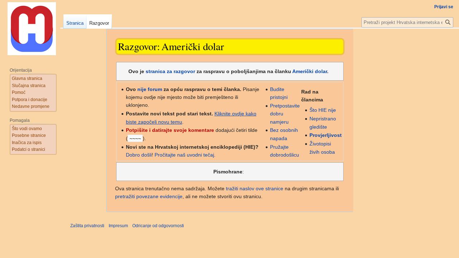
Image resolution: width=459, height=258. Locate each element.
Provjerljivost (325, 135)
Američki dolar (309, 71)
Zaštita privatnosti (87, 225)
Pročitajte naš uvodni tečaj (184, 155)
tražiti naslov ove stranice (254, 188)
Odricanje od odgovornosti (158, 225)
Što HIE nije (322, 110)
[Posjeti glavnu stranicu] (31, 28)
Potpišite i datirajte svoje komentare (170, 130)
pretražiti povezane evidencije (149, 196)
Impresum (118, 225)
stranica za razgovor (170, 71)
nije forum (149, 89)
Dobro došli (139, 155)
